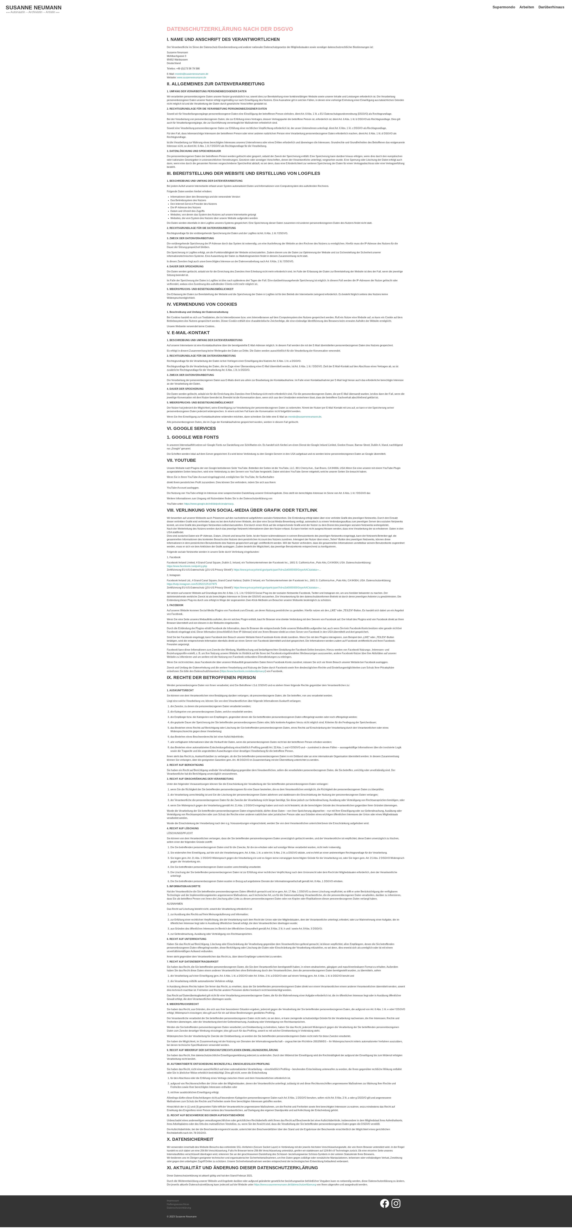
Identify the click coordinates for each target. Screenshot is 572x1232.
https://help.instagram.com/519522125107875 (192, 584)
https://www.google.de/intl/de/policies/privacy (208, 504)
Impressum (173, 1200)
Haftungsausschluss (178, 1204)
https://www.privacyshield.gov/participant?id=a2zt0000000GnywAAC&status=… (277, 570)
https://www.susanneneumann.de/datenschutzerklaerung (285, 1184)
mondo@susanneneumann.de (191, 74)
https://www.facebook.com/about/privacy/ (243, 671)
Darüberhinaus (551, 7)
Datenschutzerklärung (179, 1208)
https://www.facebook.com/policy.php (187, 566)
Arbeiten (526, 7)
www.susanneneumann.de (191, 77)
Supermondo (504, 7)
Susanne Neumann (34, 7)
